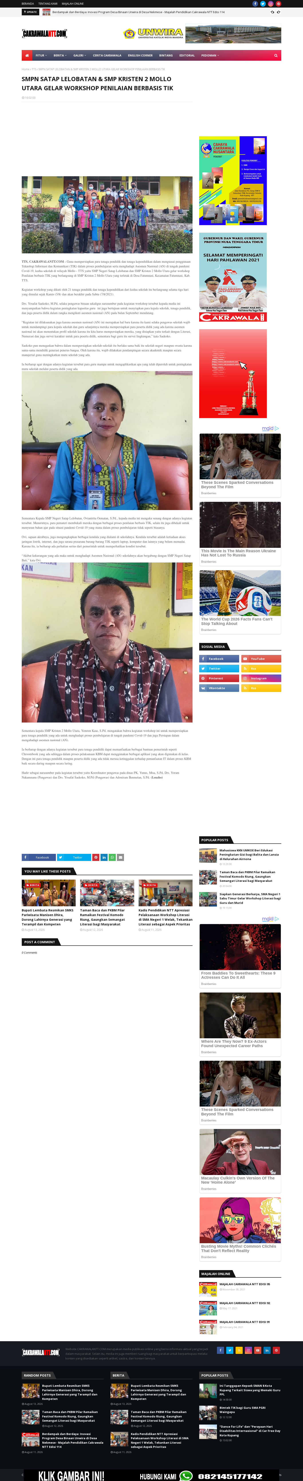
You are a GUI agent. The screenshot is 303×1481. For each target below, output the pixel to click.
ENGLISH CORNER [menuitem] (140, 55)
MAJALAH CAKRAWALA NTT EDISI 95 (245, 1284)
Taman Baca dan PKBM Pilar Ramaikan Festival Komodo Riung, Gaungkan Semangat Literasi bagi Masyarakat (102, 917)
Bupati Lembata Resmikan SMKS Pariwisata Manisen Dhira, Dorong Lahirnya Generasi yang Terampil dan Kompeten (47, 917)
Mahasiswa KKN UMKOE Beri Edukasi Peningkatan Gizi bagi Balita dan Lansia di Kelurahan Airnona (249, 854)
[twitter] (263, 4)
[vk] (219, 688)
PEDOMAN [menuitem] (208, 55)
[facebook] (255, 4)
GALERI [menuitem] (78, 55)
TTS (34, 69)
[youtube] (261, 658)
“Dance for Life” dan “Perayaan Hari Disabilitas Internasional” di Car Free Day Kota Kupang (250, 1431)
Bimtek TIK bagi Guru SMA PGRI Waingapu (243, 1410)
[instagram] (270, 4)
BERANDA (28, 4)
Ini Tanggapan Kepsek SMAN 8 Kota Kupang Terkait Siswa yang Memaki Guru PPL (250, 1390)
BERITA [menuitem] (59, 55)
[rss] (261, 668)
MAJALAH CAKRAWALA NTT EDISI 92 (245, 1303)
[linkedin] (267, 1350)
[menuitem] (27, 55)
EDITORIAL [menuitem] (187, 55)
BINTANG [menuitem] (166, 55)
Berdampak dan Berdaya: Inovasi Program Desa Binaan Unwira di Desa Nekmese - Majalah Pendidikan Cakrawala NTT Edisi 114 (72, 1440)
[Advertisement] (107, 137)
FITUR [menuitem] (40, 55)
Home (26, 69)
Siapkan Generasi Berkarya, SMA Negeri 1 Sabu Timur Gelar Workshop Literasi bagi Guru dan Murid (250, 898)
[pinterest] (278, 4)
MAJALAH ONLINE (73, 4)
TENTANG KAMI (47, 4)
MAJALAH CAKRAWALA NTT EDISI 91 (245, 1322)
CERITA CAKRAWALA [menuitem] (107, 55)
